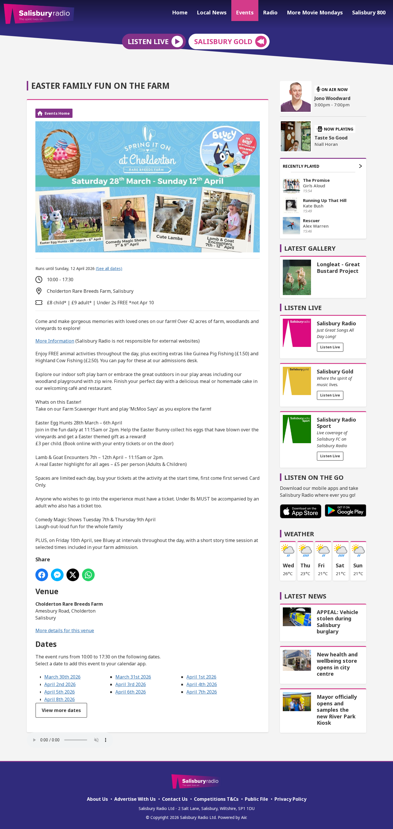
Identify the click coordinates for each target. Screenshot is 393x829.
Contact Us (175, 799)
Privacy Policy (290, 799)
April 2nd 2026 (60, 684)
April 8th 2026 (59, 699)
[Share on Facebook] (41, 575)
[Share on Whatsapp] (88, 575)
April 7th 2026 (201, 692)
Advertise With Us (135, 799)
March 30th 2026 (62, 677)
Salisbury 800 (369, 12)
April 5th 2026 (59, 692)
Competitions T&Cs (216, 799)
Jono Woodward (332, 98)
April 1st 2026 (201, 677)
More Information (54, 341)
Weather (299, 533)
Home (180, 12)
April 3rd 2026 (130, 684)
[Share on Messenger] (57, 575)
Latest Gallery (310, 248)
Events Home (57, 113)
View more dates (61, 710)
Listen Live (330, 347)
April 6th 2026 (130, 692)
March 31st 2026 (133, 677)
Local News (212, 12)
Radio (270, 12)
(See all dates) (109, 268)
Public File (256, 799)
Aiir (243, 817)
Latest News (305, 596)
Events (245, 12)
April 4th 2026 (201, 684)
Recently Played (301, 166)
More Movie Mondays (315, 12)
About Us (97, 799)
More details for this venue (64, 630)
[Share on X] (72, 575)
